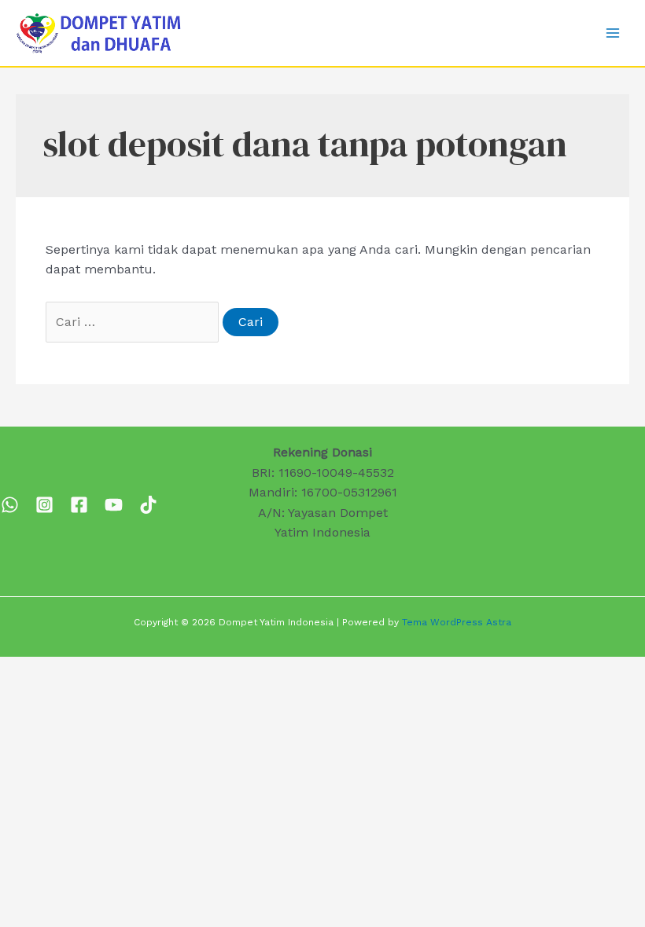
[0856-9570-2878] (10, 505)
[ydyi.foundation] (44, 505)
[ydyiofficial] (148, 505)
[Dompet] (79, 505)
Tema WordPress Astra (456, 622)
